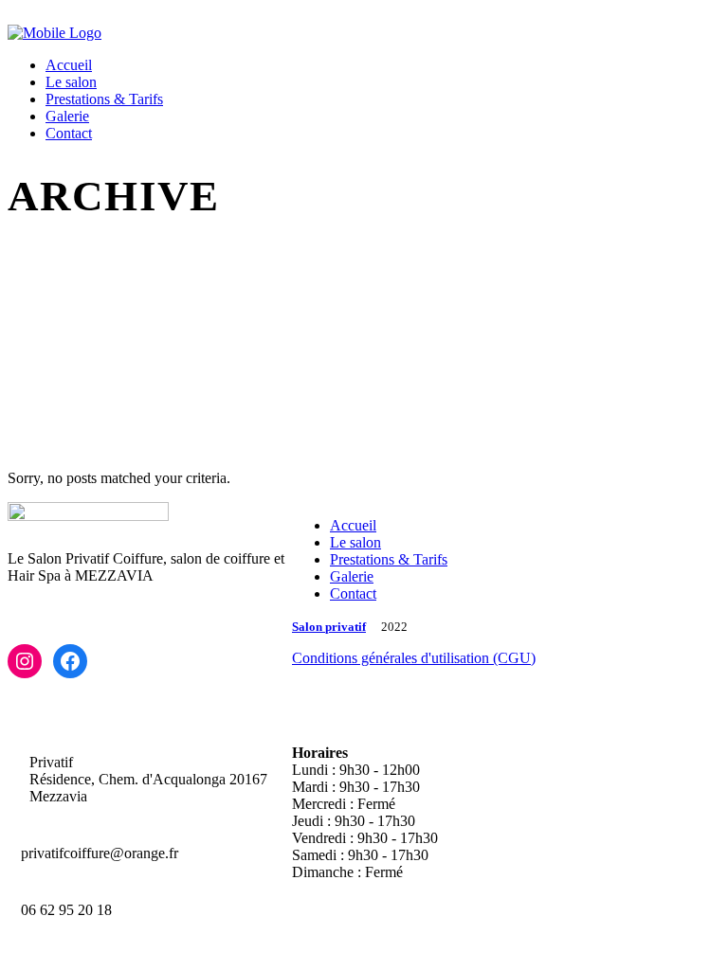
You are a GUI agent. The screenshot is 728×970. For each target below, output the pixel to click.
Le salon (355, 542)
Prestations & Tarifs (388, 559)
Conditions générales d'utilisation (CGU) (414, 658)
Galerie (351, 576)
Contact (353, 593)
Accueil (353, 525)
